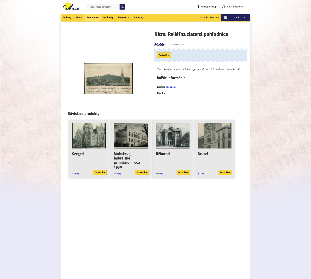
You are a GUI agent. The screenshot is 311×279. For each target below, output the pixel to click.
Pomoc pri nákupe (209, 6)
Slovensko (171, 86)
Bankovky (108, 17)
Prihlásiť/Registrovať (235, 6)
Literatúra (123, 17)
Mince (79, 17)
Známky (67, 17)
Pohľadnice (92, 17)
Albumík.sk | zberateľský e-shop (71, 6)
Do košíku (164, 55)
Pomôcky (138, 17)
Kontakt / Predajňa (209, 17)
